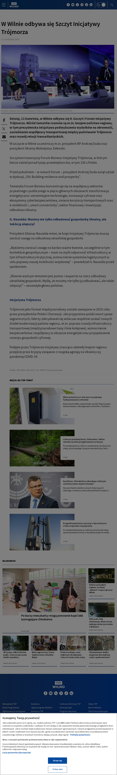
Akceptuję (57, 760)
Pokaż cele (57, 769)
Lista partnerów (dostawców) (16, 752)
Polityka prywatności (80, 735)
